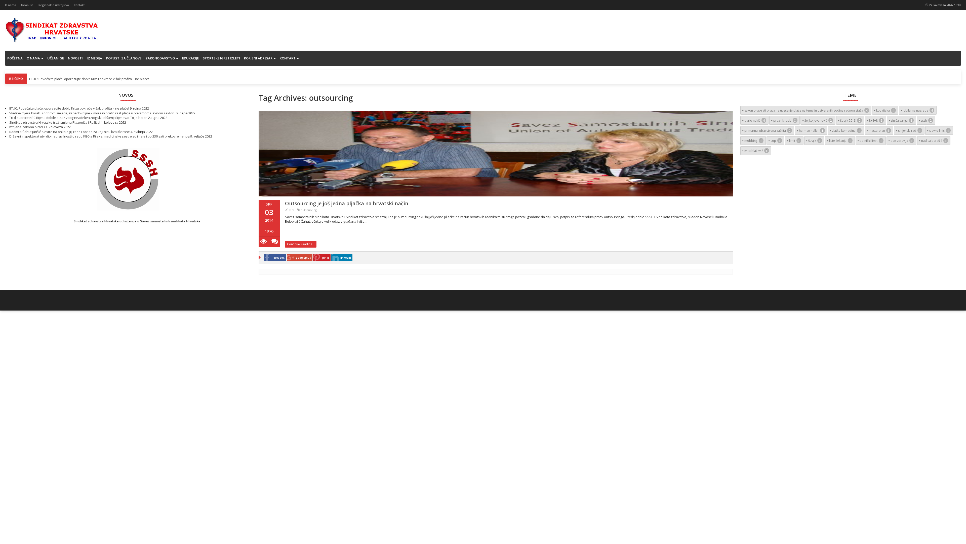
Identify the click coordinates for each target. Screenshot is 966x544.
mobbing (753, 141)
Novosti (75, 58)
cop (776, 141)
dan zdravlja (902, 141)
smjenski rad (909, 130)
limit (794, 141)
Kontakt (79, 5)
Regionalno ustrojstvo (53, 5)
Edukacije (190, 58)
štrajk (814, 141)
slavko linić (939, 130)
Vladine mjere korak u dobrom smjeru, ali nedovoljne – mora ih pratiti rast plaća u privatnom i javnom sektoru (92, 113)
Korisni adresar (258, 58)
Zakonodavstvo (160, 58)
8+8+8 (875, 120)
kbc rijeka (885, 110)
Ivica (292, 210)
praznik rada (784, 120)
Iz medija (94, 58)
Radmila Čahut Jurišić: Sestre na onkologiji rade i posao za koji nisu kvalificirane (69, 131)
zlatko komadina (846, 130)
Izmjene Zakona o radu (27, 127)
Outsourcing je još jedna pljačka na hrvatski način (346, 203)
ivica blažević (756, 151)
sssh (926, 120)
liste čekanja (840, 141)
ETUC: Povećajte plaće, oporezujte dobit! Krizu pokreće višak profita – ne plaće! (89, 79)
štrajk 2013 (850, 120)
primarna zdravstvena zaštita (767, 130)
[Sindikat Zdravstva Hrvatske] (51, 29)
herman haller (811, 130)
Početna (15, 58)
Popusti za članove (123, 58)
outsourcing (309, 210)
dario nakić (754, 120)
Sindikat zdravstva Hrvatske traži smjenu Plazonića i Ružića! (54, 122)
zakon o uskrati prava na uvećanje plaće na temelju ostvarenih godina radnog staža (806, 110)
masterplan (879, 130)
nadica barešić (934, 141)
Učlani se (27, 5)
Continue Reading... (300, 244)
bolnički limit (871, 141)
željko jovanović (818, 120)
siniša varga (901, 120)
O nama (10, 5)
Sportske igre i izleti (221, 58)
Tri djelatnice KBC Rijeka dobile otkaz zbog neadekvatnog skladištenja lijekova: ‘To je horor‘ (78, 117)
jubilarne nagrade (918, 110)
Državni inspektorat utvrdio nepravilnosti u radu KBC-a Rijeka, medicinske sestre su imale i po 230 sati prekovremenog (99, 136)
